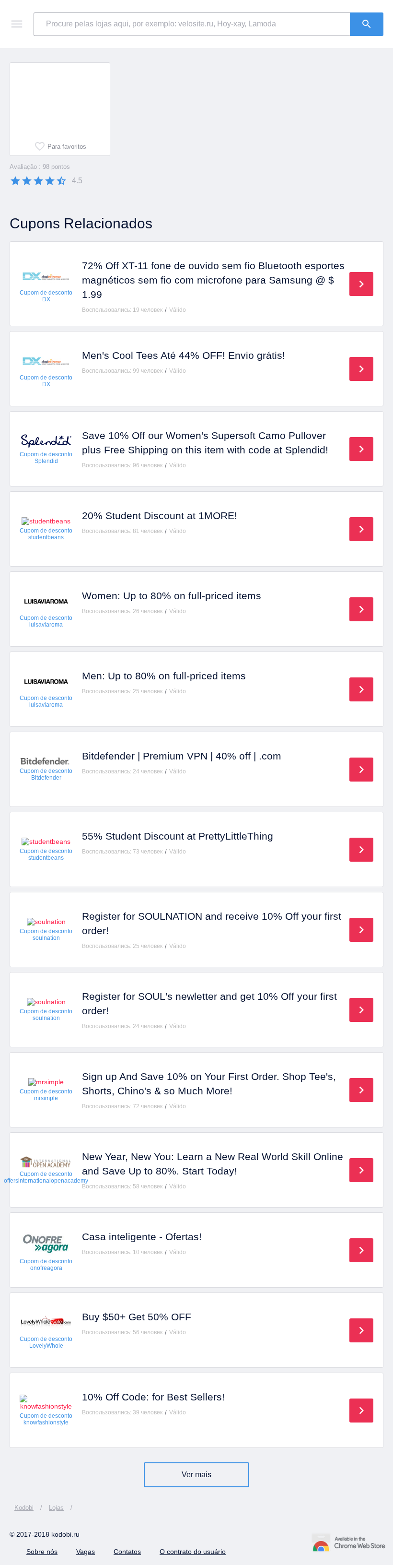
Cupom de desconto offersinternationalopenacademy (46, 1177)
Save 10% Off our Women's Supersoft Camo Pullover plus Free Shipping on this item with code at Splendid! (205, 442)
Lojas (56, 1507)
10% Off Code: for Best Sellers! (153, 1396)
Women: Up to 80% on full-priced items (171, 595)
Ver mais (196, 1474)
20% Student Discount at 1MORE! (159, 515)
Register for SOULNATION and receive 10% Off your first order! (211, 923)
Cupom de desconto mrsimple (46, 1095)
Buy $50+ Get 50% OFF (136, 1316)
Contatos (127, 1551)
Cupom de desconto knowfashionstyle (46, 1419)
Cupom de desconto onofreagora (46, 1264)
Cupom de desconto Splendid (46, 457)
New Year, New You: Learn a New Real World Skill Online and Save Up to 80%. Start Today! (212, 1163)
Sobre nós (42, 1551)
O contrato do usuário (193, 1551)
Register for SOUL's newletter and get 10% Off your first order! (209, 1003)
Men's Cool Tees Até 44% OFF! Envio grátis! (183, 355)
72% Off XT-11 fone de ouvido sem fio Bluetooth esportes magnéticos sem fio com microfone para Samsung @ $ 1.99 (213, 280)
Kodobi (24, 1507)
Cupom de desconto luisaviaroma (46, 621)
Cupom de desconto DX (46, 296)
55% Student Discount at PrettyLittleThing (177, 836)
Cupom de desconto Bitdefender (46, 774)
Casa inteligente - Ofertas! (142, 1236)
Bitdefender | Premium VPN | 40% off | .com (181, 755)
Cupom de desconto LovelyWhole (46, 1342)
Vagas (85, 1551)
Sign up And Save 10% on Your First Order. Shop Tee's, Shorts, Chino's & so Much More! (209, 1083)
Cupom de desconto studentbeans (46, 534)
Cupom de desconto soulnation (46, 934)
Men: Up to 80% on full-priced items (164, 675)
